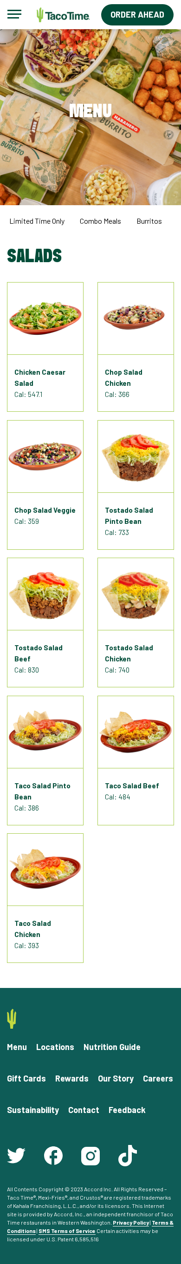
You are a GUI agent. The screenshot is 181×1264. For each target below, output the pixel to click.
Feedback (127, 1110)
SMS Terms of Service (67, 1230)
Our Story (116, 1078)
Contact (83, 1110)
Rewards (72, 1078)
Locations (55, 1047)
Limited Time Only (37, 220)
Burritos (149, 220)
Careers (158, 1078)
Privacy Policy (131, 1222)
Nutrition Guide (112, 1047)
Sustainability (33, 1110)
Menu (17, 1047)
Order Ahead (137, 14)
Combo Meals (100, 220)
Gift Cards (26, 1078)
